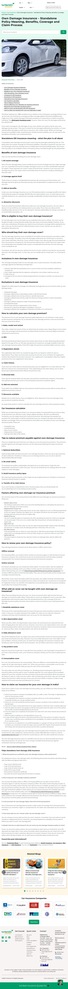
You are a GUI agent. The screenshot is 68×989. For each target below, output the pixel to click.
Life (31, 7)
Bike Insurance (19, 937)
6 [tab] (38, 891)
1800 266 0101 (45, 958)
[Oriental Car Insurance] (60, 914)
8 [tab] (43, 891)
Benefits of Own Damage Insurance (15, 89)
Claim (28, 938)
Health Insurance (19, 938)
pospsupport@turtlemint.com (46, 960)
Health (21, 7)
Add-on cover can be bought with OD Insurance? (19, 108)
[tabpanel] (11, 872)
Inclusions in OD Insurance (12, 95)
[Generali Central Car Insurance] (34, 905)
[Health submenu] (24, 7)
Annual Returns (31, 948)
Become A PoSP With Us (53, 7)
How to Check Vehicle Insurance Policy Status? (21, 746)
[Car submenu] (22, 2)
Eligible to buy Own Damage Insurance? (17, 91)
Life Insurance (18, 940)
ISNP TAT (29, 954)
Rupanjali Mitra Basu (8, 80)
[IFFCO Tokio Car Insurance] (8, 914)
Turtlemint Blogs (12, 843)
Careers (29, 944)
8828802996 (60, 952)
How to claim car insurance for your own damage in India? (22, 110)
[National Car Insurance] (34, 914)
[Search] (63, 32)
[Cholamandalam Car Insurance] (21, 905)
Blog (28, 937)
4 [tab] (32, 891)
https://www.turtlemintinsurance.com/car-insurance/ (42, 571)
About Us (29, 935)
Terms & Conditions (61, 978)
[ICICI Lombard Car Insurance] (60, 905)
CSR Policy (29, 952)
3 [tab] (30, 891)
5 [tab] (35, 891)
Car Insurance (11, 12)
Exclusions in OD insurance (12, 97)
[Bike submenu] (31, 2)
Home (4, 12)
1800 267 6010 (45, 950)
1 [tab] (24, 891)
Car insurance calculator (11, 101)
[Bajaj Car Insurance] (8, 905)
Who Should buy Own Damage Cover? (16, 93)
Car (20, 2)
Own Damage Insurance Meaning (15, 87)
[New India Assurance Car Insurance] (47, 914)
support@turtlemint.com (10, 735)
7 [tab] (40, 891)
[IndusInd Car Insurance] (21, 914)
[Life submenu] (33, 7)
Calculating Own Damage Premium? (16, 99)
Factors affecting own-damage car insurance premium (21, 104)
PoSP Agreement (31, 946)
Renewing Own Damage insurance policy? (17, 106)
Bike (29, 2)
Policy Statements (49, 978)
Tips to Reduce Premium (12, 102)
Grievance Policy (31, 950)
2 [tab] (27, 891)
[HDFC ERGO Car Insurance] (47, 905)
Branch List (30, 955)
